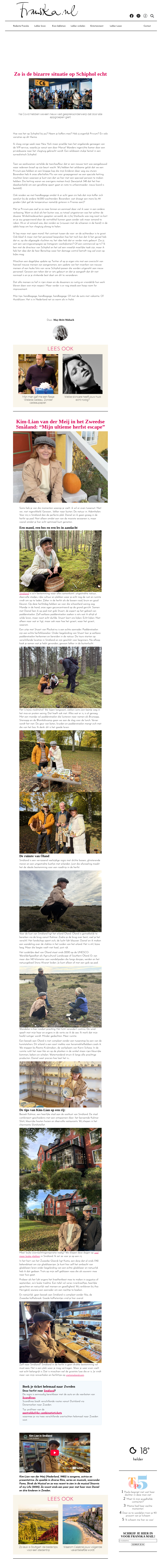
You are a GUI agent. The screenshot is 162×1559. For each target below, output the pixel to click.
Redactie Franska (21, 26)
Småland (24, 593)
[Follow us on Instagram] (139, 16)
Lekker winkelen (78, 26)
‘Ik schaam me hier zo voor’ (139, 1520)
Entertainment (96, 26)
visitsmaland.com (75, 1375)
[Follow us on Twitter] (146, 16)
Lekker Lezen (116, 26)
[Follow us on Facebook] (133, 16)
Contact (147, 26)
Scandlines (29, 1398)
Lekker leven (40, 26)
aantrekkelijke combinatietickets (42, 1413)
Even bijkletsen (59, 26)
